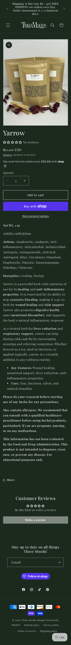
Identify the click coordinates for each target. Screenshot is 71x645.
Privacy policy (51, 625)
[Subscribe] (59, 562)
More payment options (35, 215)
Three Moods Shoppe (33, 620)
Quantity (8, 172)
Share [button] (11, 480)
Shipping (7, 154)
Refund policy (32, 625)
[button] (8, 25)
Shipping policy (49, 631)
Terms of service (26, 631)
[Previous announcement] (7, 9)
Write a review (35, 520)
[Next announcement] (64, 9)
